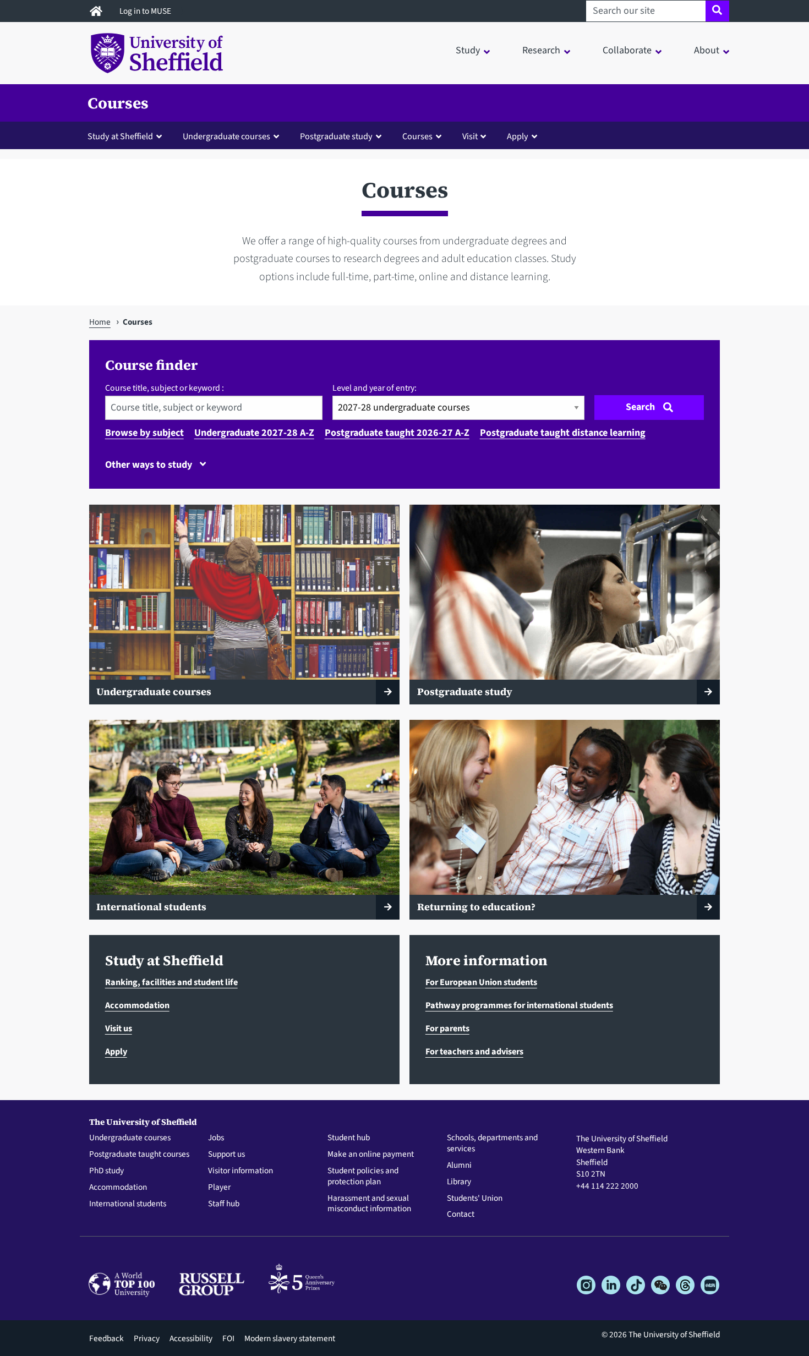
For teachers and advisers (474, 1051)
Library (459, 1182)
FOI (228, 1338)
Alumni (459, 1165)
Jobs (216, 1138)
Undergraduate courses (130, 1138)
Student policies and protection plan (362, 1177)
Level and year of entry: (374, 388)
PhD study (106, 1171)
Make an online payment (370, 1154)
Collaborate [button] (627, 50)
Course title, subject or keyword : (164, 388)
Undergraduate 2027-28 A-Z (254, 433)
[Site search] (717, 11)
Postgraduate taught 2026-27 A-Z (397, 433)
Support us (226, 1154)
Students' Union (474, 1198)
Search (640, 407)
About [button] (706, 50)
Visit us (118, 1028)
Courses (118, 102)
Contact (460, 1214)
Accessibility (191, 1338)
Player (219, 1187)
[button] (127, 136)
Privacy (147, 1338)
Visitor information (240, 1171)
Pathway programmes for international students (519, 1005)
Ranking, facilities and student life (171, 982)
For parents (447, 1028)
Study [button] (468, 50)
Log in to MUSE (146, 11)
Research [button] (541, 50)
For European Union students (481, 982)
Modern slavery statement (289, 1338)
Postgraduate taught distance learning (563, 433)
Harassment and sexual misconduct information (369, 1204)
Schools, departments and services (492, 1144)
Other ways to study (149, 464)
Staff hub (223, 1204)
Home (100, 322)
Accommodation (137, 1005)
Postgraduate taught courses (139, 1154)
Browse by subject (144, 433)
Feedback (106, 1338)
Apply (116, 1051)
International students (127, 1204)
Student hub (348, 1138)
